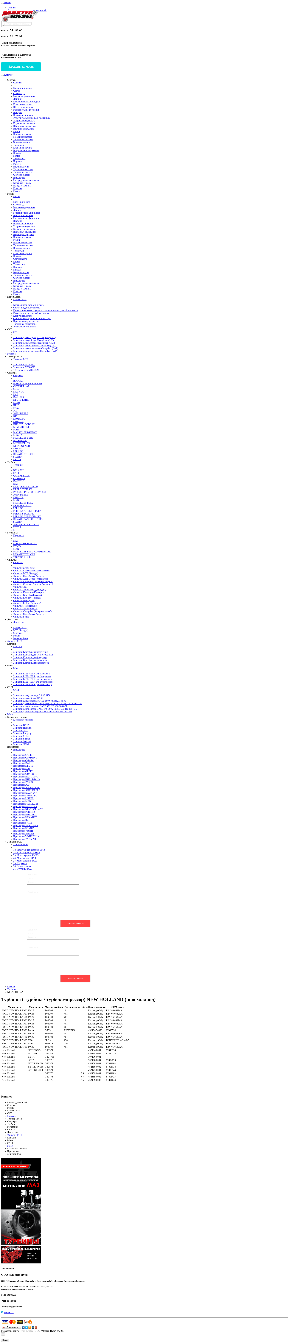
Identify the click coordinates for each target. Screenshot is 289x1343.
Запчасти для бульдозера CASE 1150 (31, 695)
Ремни (16, 131)
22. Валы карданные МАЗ (26, 852)
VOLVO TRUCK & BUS (26, 524)
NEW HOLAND (21, 446)
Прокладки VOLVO (23, 833)
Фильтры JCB (20, 587)
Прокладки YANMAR (24, 839)
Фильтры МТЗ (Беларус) (25, 573)
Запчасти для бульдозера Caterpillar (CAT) (34, 337)
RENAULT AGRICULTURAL (28, 519)
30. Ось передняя (22, 866)
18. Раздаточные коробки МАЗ (29, 850)
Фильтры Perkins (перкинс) (27, 603)
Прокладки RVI (21, 820)
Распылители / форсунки (26, 109)
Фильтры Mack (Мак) (24, 600)
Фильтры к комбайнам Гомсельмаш (31, 570)
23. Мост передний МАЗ (26, 855)
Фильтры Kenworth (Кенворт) (28, 592)
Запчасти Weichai (22, 741)
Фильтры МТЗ (14, 641)
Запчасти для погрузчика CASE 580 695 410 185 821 (40, 706)
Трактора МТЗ (20, 359)
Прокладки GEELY (23, 771)
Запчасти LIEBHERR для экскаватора (32, 684)
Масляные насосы (22, 137)
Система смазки (21, 175)
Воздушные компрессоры (26, 150)
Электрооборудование (24, 326)
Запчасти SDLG (21, 736)
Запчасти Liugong (22, 733)
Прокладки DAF (21, 763)
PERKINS (18, 451)
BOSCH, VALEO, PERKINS (27, 383)
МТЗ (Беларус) (20, 630)
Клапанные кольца (23, 104)
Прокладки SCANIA (23, 828)
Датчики (17, 99)
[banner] (20, 21)
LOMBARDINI (21, 427)
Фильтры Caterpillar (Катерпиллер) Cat (33, 581)
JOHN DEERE (20, 413)
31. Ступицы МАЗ (22, 869)
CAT (15, 332)
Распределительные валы (26, 180)
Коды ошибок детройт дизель (28, 305)
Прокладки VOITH (23, 831)
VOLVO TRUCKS (22, 557)
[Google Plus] (36, 1327)
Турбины (18, 465)
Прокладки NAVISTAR (25, 806)
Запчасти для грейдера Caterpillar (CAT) (33, 340)
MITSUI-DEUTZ (21, 443)
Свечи (16, 90)
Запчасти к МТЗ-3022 (24, 367)
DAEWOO (18, 391)
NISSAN (17, 448)
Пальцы (17, 153)
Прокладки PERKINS (24, 812)
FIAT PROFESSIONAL (25, 543)
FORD (16, 402)
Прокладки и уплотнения (26, 321)
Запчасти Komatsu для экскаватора (31, 662)
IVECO (17, 546)
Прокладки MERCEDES (25, 803)
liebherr (16, 668)
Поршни (17, 161)
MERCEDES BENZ (23, 437)
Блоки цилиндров (22, 88)
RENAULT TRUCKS (24, 554)
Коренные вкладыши (24, 123)
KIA (15, 416)
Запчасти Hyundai (22, 728)
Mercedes (11, 353)
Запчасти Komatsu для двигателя (30, 660)
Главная (11, 7)
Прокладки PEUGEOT (25, 814)
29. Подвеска (20, 863)
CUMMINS (19, 478)
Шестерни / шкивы (23, 107)
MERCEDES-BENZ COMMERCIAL (32, 551)
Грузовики (18, 535)
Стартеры (18, 375)
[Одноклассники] (29, 1327)
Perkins (16, 196)
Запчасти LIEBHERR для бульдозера (32, 676)
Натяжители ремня (23, 115)
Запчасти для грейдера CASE (28, 698)
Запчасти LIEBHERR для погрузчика (32, 679)
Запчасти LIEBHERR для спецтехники (33, 681)
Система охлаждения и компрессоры (32, 318)
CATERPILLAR (21, 386)
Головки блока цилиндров (26, 101)
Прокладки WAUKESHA (26, 836)
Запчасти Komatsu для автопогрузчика (33, 654)
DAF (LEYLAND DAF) (25, 486)
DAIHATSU (19, 397)
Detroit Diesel (19, 299)
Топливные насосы (23, 139)
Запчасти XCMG (22, 744)
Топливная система (23, 172)
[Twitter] (26, 1327)
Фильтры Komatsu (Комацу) (27, 595)
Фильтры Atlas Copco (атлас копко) (31, 578)
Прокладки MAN (22, 801)
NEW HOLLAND (22, 505)
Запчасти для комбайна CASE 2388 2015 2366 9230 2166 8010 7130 (47, 703)
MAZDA (17, 435)
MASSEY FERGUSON (25, 432)
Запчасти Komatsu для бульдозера (30, 657)
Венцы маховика (22, 185)
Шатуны (17, 112)
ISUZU (16, 408)
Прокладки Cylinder (23, 760)
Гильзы (17, 164)
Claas (16, 389)
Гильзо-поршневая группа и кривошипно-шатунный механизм (45, 310)
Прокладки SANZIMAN (25, 825)
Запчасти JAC (20, 730)
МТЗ (15, 530)
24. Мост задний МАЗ (24, 858)
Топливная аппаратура (25, 324)
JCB (15, 410)
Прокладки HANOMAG (25, 776)
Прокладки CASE (22, 755)
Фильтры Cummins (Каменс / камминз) (33, 584)
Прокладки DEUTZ (23, 766)
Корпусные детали (22, 315)
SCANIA (17, 456)
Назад (5, 1340)
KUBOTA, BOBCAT (23, 424)
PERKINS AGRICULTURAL (28, 511)
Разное (16, 191)
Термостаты (19, 158)
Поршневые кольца (23, 134)
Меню (7, 2)
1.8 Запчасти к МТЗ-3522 (26, 370)
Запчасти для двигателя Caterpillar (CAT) (34, 343)
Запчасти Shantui (21, 738)
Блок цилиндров (21, 202)
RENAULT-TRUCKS (24, 454)
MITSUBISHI (20, 440)
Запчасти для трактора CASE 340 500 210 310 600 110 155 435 (45, 709)
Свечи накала (20, 259)
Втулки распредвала (23, 128)
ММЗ (10, 714)
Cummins (17, 82)
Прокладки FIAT (21, 768)
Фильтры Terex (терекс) (25, 606)
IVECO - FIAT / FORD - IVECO (29, 492)
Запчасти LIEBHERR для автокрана (31, 673)
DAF (15, 394)
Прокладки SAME (22, 822)
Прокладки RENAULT (25, 817)
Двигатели (18, 622)
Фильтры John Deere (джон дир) (29, 589)
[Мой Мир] (32, 1327)
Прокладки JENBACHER (26, 787)
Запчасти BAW (21, 725)
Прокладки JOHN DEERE (26, 790)
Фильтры (18, 562)
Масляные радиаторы (24, 96)
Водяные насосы (21, 142)
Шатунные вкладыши (24, 126)
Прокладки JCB (21, 784)
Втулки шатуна (21, 166)
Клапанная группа (22, 147)
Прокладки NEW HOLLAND (28, 809)
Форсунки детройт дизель (26, 307)
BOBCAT (18, 381)
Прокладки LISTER (23, 798)
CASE (16, 473)
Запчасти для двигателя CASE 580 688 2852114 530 (39, 700)
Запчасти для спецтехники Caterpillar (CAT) (35, 348)
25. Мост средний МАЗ (25, 860)
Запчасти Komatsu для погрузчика (30, 652)
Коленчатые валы (22, 183)
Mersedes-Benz (20, 638)
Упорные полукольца (24, 120)
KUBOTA (18, 421)
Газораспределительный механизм (31, 313)
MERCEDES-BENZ (23, 503)
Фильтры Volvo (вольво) (25, 608)
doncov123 (9, 1313)
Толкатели (18, 145)
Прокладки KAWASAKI (25, 793)
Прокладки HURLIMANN (26, 779)
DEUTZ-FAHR (21, 400)
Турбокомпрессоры (23, 169)
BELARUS (19, 470)
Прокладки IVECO (23, 782)
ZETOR (17, 527)
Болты (16, 156)
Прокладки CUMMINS (25, 757)
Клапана (17, 188)
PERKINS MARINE (23, 513)
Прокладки (19, 177)
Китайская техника (23, 719)
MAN (16, 429)
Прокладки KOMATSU (25, 795)
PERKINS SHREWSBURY (27, 516)
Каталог (8, 74)
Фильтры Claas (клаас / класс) (28, 576)
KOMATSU (19, 418)
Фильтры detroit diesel (24, 568)
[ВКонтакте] (23, 1327)
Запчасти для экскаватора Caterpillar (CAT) (35, 351)
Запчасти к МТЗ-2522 (24, 364)
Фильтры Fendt (21, 616)
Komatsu (17, 646)
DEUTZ (17, 459)
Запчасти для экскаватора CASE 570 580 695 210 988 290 (42, 711)
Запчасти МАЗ (20, 844)
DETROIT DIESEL (23, 489)
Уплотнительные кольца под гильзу (31, 118)
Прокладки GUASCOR (25, 774)
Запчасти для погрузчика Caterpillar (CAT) (34, 345)
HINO (16, 405)
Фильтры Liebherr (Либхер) (27, 597)
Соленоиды (19, 93)
